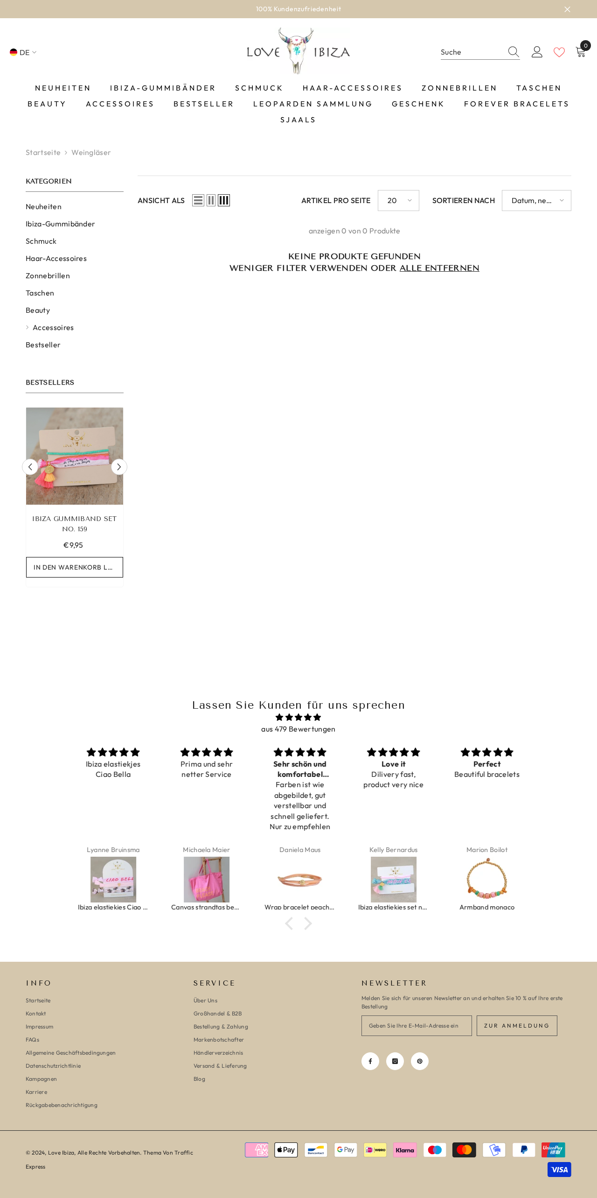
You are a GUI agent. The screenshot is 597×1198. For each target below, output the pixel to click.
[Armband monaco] (486, 879)
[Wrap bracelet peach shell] (299, 879)
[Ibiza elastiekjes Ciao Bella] (112, 879)
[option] (74, 499)
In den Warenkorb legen (78, 567)
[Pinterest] (420, 1061)
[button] (30, 466)
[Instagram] (395, 1061)
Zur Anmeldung (517, 1025)
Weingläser (91, 152)
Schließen (567, 9)
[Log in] (537, 52)
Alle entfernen (439, 268)
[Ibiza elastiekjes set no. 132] (392, 879)
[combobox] (471, 52)
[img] (298, 717)
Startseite (43, 152)
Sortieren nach (463, 200)
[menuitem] (75, 206)
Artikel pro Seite (335, 200)
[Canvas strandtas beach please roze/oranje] (205, 879)
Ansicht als (161, 200)
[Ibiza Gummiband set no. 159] (74, 456)
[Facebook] (370, 1061)
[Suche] (480, 52)
